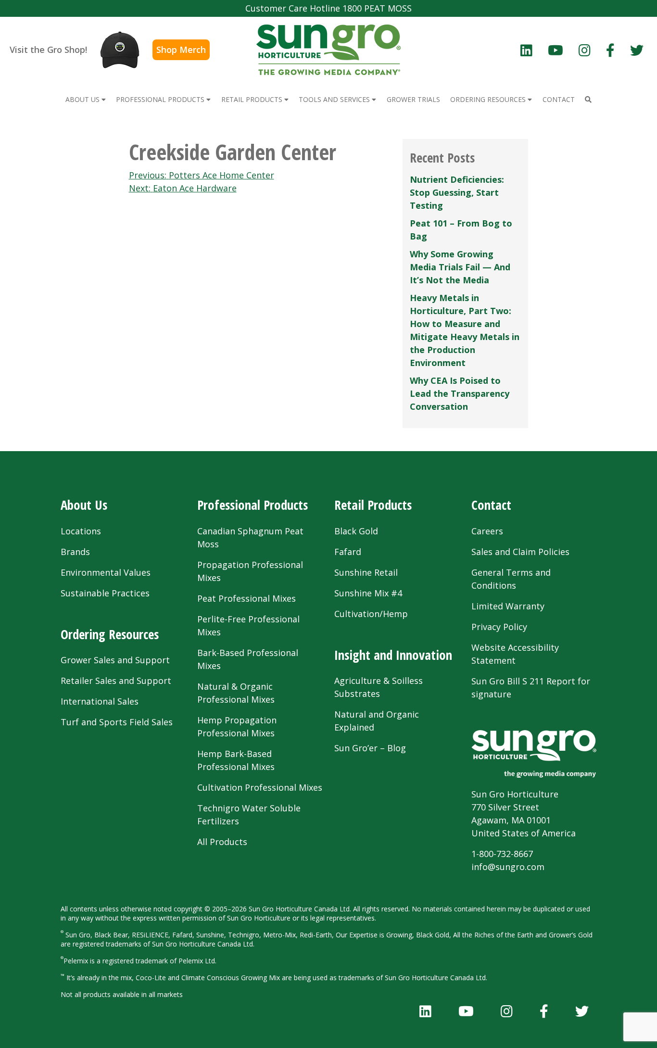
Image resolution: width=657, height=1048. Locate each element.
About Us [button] (83, 99)
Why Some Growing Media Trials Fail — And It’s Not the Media (460, 267)
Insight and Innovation (393, 655)
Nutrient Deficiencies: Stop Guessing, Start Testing (457, 192)
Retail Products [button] (252, 99)
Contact (491, 505)
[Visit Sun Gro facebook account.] (610, 50)
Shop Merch (181, 49)
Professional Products (252, 505)
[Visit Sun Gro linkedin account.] (526, 50)
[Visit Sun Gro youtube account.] (555, 50)
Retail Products (373, 505)
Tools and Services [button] (335, 99)
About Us (84, 505)
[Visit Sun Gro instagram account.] (584, 50)
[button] (588, 99)
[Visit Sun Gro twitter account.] (636, 50)
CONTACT (559, 99)
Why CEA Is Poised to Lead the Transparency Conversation (459, 393)
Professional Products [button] (161, 99)
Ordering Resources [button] (489, 99)
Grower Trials (413, 99)
